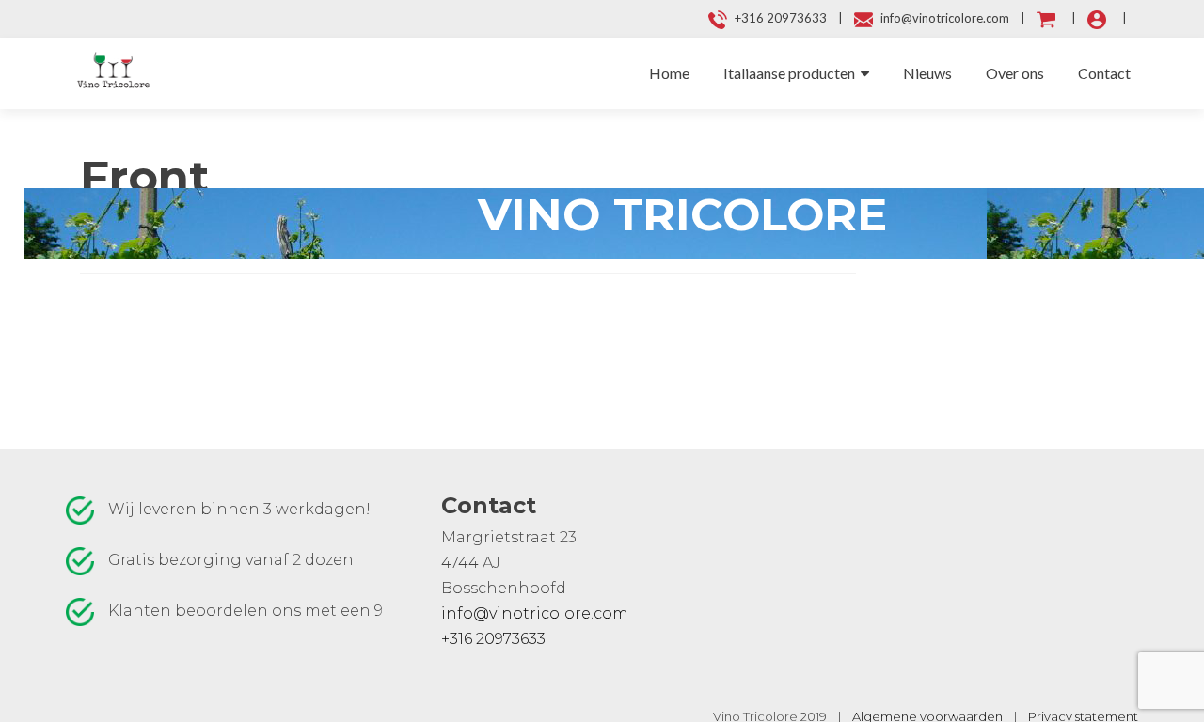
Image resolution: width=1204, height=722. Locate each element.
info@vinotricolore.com (534, 613)
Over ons (1015, 73)
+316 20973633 (493, 639)
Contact (1104, 73)
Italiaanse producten (789, 73)
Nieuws (927, 73)
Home (669, 73)
